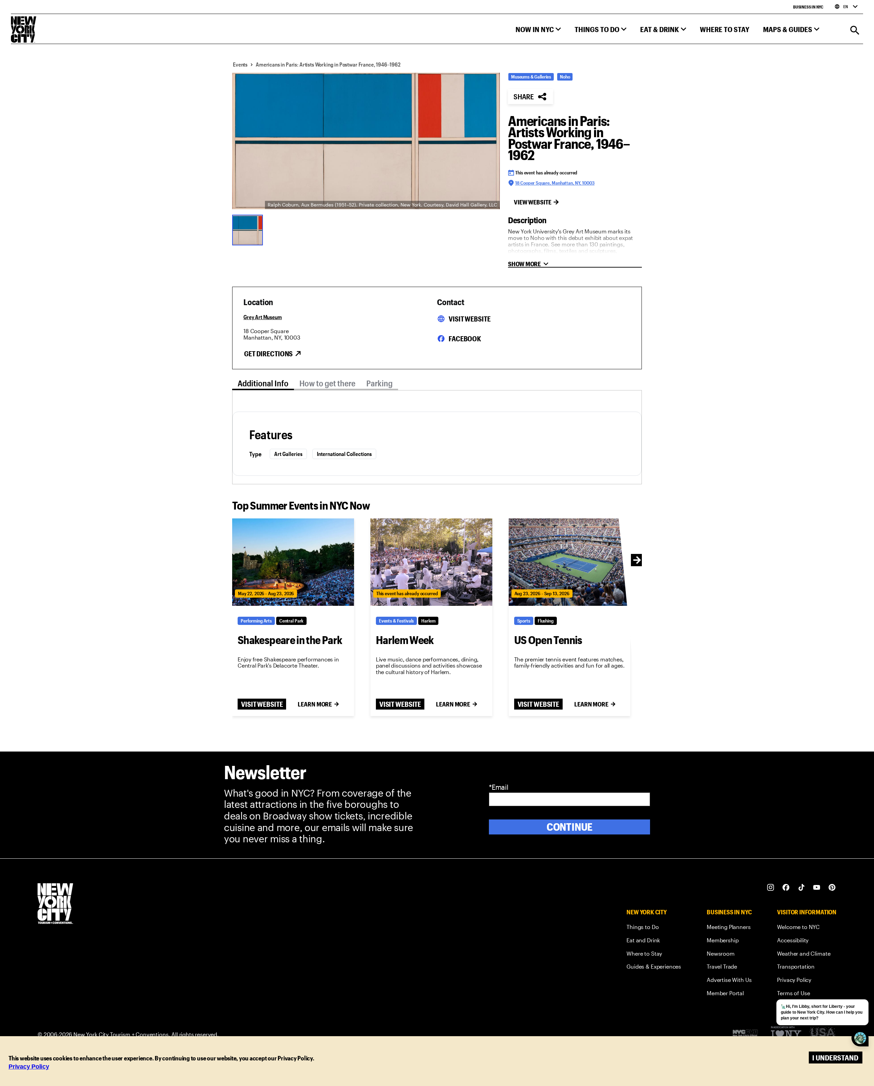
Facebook (465, 338)
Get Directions (268, 353)
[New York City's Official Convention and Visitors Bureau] (748, 1035)
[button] (538, 31)
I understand (835, 1057)
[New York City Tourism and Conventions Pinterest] (832, 887)
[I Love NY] (786, 1035)
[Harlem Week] (431, 562)
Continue (570, 827)
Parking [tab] (379, 383)
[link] (653, 928)
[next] (637, 560)
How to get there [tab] (327, 383)
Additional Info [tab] (263, 383)
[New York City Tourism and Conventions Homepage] (55, 904)
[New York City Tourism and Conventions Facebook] (786, 887)
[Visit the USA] (822, 1035)
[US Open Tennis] (570, 562)
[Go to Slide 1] (249, 229)
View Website (532, 202)
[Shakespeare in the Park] (293, 562)
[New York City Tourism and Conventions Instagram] (770, 887)
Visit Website (469, 319)
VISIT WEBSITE (262, 704)
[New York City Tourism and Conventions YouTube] (817, 887)
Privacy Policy (29, 1066)
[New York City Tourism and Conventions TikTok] (801, 887)
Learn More (315, 704)
